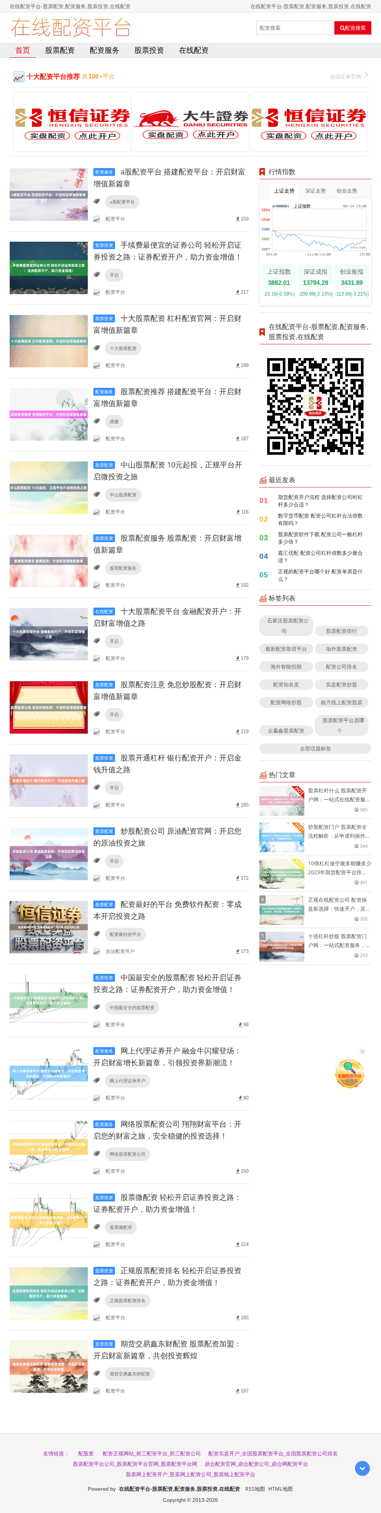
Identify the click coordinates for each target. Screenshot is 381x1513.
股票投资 (149, 50)
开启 (114, 275)
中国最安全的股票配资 (132, 1007)
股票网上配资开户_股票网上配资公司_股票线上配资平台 (190, 1474)
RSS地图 (255, 1488)
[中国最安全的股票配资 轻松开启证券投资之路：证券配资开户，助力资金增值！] (49, 1000)
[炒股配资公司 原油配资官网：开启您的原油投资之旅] (49, 853)
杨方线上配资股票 (341, 702)
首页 (22, 50)
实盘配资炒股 (341, 684)
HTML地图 (280, 1488)
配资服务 (104, 50)
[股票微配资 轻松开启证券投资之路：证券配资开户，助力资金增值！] (49, 1219)
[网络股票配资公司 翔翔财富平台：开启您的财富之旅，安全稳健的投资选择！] (49, 1146)
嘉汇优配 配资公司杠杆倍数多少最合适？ (320, 556)
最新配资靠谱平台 (286, 648)
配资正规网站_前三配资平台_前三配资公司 (152, 1453)
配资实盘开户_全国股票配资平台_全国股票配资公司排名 (273, 1453)
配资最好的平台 (125, 934)
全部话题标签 (315, 748)
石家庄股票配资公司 (288, 625)
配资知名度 (286, 684)
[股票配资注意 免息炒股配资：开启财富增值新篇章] (49, 707)
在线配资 (194, 50)
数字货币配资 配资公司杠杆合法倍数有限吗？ (320, 519)
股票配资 (60, 50)
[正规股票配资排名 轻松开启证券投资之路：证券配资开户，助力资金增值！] (49, 1293)
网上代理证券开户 (127, 1081)
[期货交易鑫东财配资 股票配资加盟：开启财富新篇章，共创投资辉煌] (49, 1366)
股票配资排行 (341, 630)
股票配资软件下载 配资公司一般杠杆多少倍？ (320, 538)
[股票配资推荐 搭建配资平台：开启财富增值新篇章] (49, 414)
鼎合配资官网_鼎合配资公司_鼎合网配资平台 (256, 1463)
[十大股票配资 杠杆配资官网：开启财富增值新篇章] (49, 340)
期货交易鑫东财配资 (130, 1374)
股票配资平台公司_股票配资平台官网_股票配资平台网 (135, 1463)
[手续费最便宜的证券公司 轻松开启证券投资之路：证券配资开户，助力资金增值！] (49, 267)
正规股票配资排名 (127, 1300)
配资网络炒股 (286, 702)
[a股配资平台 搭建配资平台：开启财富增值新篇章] (49, 194)
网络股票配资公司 (127, 1154)
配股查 (86, 1453)
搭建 (114, 421)
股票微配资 (121, 1227)
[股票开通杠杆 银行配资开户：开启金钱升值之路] (49, 780)
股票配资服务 (123, 568)
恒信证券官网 (345, 76)
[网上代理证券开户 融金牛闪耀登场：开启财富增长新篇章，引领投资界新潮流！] (49, 1073)
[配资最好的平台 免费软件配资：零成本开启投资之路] (49, 926)
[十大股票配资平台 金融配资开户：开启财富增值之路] (49, 633)
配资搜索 (355, 28)
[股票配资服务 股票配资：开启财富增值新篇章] (49, 560)
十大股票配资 (123, 348)
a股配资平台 (122, 202)
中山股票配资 (123, 495)
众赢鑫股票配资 (286, 730)
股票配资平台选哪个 (343, 725)
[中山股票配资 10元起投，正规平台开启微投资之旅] (49, 487)
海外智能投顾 (286, 666)
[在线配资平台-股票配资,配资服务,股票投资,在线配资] (71, 28)
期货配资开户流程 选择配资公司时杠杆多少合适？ (320, 500)
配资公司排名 (341, 666)
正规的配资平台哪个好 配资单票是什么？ (320, 575)
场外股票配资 (341, 648)
